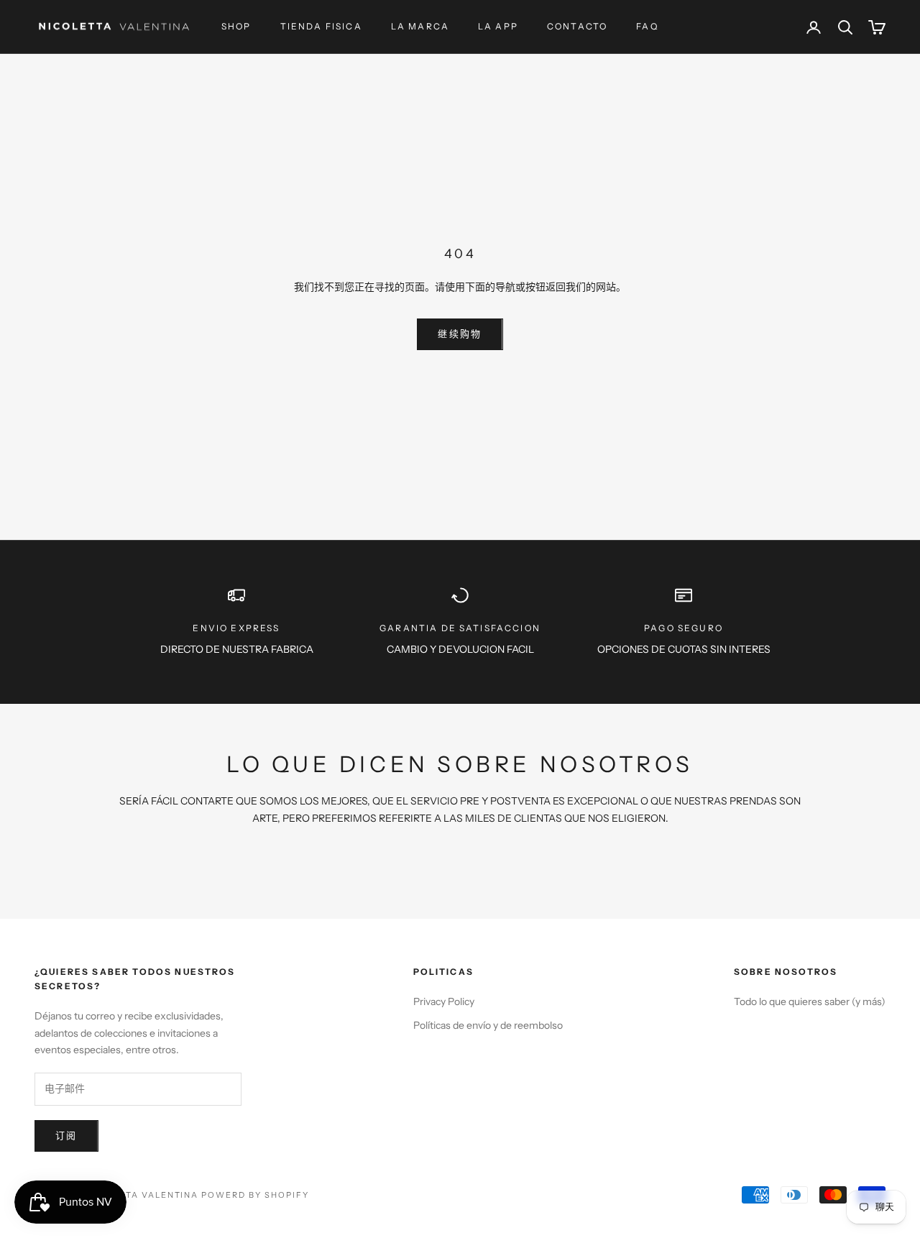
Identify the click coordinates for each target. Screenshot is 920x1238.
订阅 (66, 1135)
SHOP (236, 26)
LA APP (498, 26)
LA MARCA (420, 26)
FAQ (647, 26)
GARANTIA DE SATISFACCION (460, 628)
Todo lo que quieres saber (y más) (810, 1001)
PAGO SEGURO (683, 628)
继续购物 (460, 333)
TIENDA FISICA (321, 26)
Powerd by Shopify (255, 1195)
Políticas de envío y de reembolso (488, 1025)
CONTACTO (577, 26)
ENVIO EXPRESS (236, 628)
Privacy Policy (443, 1001)
